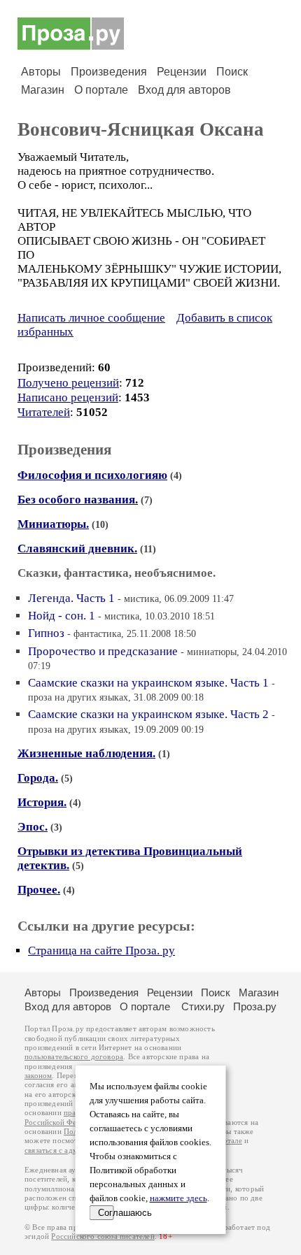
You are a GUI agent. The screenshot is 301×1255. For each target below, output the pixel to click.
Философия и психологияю (92, 475)
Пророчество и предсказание (103, 651)
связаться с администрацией (73, 1150)
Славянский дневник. (77, 548)
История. (42, 802)
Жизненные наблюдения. (86, 753)
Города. (38, 777)
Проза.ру (254, 1006)
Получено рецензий (68, 382)
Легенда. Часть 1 (71, 598)
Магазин (42, 90)
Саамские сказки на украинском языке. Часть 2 (148, 714)
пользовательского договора (73, 1057)
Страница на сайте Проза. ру (101, 950)
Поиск (232, 72)
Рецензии (181, 72)
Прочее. (39, 889)
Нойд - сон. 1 (61, 615)
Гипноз (46, 633)
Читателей (44, 412)
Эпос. (33, 826)
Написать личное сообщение (91, 317)
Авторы (41, 72)
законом (38, 1076)
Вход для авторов (184, 90)
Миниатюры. (53, 524)
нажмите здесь (178, 1198)
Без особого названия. (78, 499)
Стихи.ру (203, 1006)
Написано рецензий (68, 397)
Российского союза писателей (102, 1236)
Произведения (109, 72)
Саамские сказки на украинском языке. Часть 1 (148, 682)
